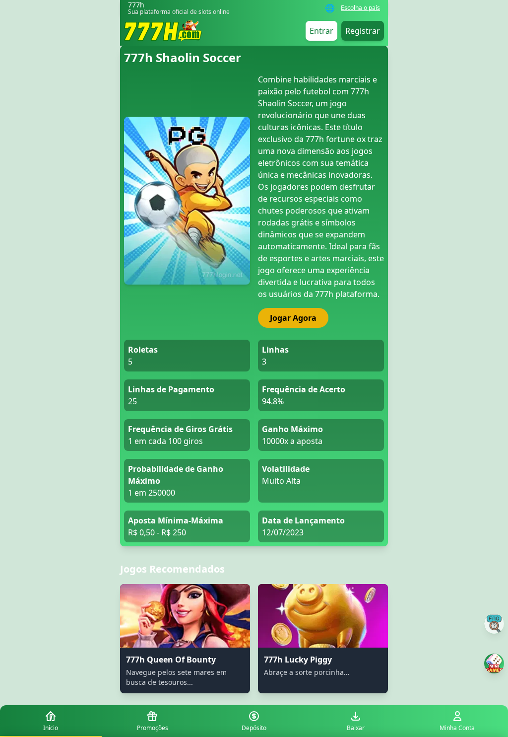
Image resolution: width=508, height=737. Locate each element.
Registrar (362, 30)
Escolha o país (360, 8)
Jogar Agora (293, 317)
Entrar (321, 30)
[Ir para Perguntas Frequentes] (494, 624)
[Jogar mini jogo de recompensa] (494, 663)
